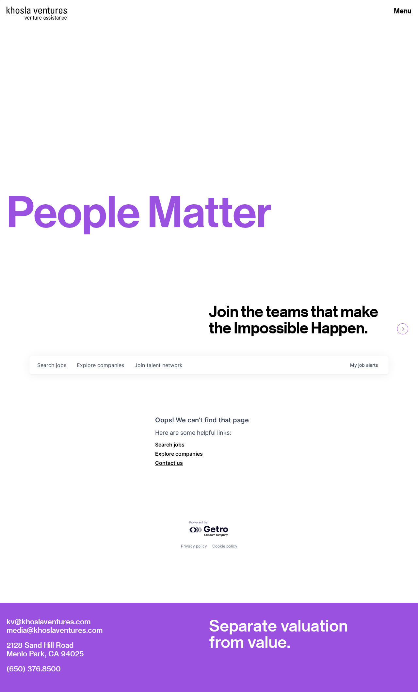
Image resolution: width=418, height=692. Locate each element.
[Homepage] (37, 10)
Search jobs (170, 444)
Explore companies (179, 453)
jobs (51, 365)
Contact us (169, 463)
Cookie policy (224, 546)
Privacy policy (194, 546)
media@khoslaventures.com (55, 630)
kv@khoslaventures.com (48, 621)
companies (100, 365)
